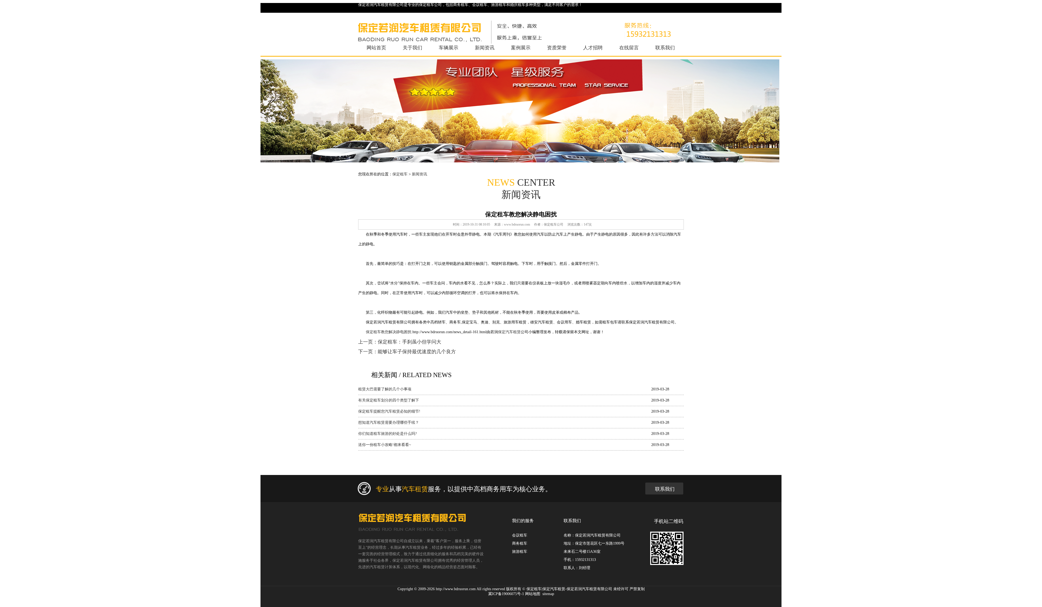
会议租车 (519, 535)
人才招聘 (593, 47)
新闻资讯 (484, 47)
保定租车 (400, 174)
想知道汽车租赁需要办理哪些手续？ (388, 422)
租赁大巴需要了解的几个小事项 (384, 389)
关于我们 (412, 47)
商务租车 (519, 543)
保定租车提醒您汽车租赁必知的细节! (389, 411)
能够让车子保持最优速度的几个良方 (417, 351)
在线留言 (629, 47)
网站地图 (532, 594)
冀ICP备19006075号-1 (506, 594)
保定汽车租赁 (509, 332)
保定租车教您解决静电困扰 (388, 332)
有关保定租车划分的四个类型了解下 (388, 400)
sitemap (548, 594)
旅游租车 (519, 552)
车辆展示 (448, 47)
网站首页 (376, 47)
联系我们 (665, 47)
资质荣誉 (557, 47)
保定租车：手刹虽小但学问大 (409, 342)
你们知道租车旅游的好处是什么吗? (387, 434)
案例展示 (520, 47)
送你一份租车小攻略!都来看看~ (384, 445)
